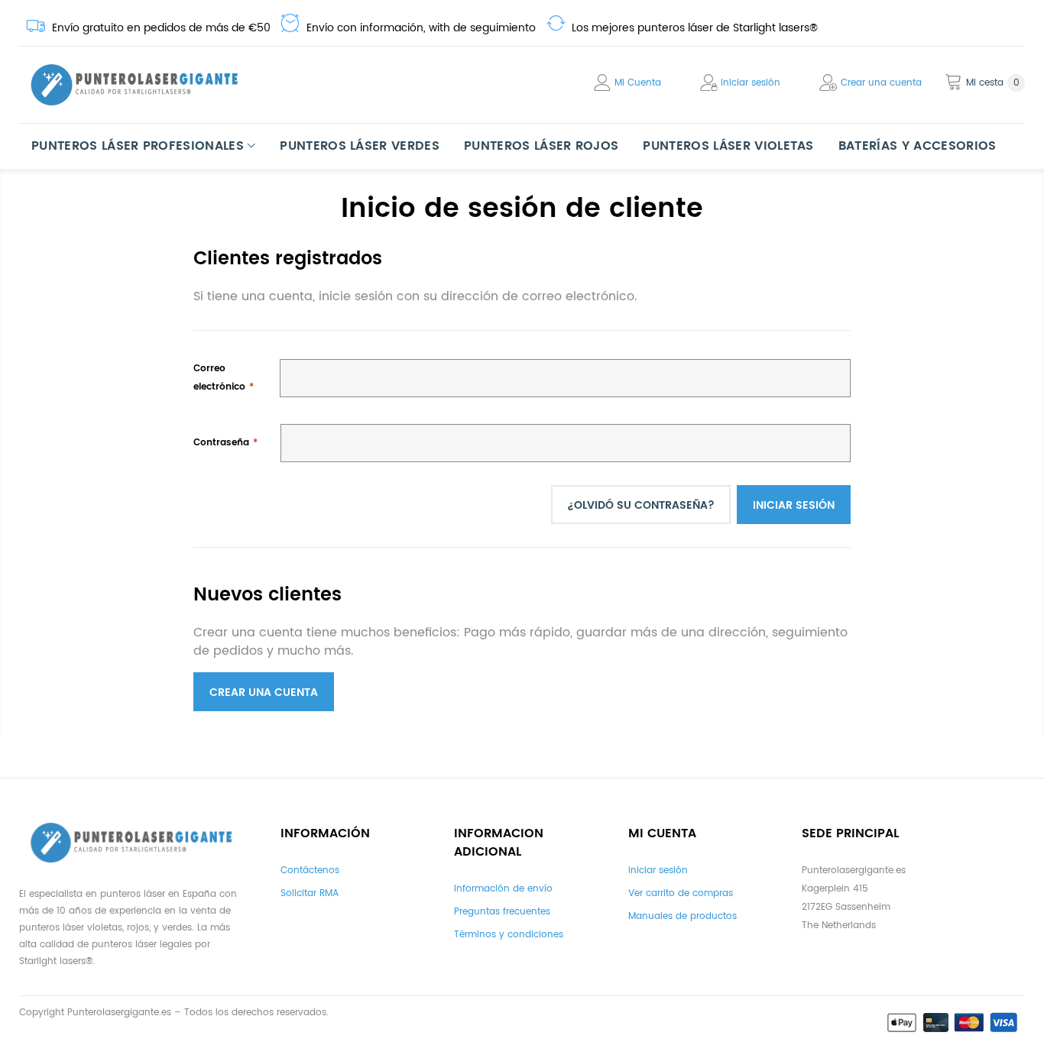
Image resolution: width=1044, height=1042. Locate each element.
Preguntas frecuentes (502, 911)
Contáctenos (309, 870)
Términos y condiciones (508, 934)
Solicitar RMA (309, 893)
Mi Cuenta (637, 83)
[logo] (133, 85)
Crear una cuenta (881, 83)
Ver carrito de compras (680, 893)
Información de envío (503, 889)
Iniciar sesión (750, 83)
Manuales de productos (682, 916)
